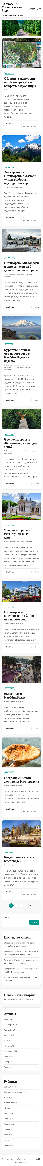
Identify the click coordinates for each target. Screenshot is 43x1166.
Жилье (7, 1108)
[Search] (40, 9)
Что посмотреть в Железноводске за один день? (21, 443)
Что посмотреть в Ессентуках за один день (18, 534)
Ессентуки (28, 365)
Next (31, 906)
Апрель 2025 (9, 1019)
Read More (10, 124)
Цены (6, 1140)
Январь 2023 (10, 1046)
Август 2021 (9, 1067)
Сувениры (8, 1129)
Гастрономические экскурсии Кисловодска (21, 780)
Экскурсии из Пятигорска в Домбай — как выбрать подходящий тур (20, 177)
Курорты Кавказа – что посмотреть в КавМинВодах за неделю (19, 355)
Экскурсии (18, 90)
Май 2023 (8, 1040)
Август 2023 (9, 1030)
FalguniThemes (21, 1162)
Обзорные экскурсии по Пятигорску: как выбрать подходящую (20, 82)
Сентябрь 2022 (10, 1051)
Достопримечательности (15, 274)
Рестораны (9, 1124)
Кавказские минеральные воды (12, 7)
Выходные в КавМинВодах (14, 696)
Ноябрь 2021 (9, 1062)
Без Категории (10, 1087)
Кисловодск (29, 274)
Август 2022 (9, 1056)
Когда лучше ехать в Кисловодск (19, 859)
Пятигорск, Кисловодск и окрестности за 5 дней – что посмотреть (21, 266)
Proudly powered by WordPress (14, 1159)
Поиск (6, 917)
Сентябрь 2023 (10, 1024)
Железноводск (9, 367)
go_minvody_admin (30, 126)
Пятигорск (10, 90)
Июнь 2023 (9, 1035)
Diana (37, 307)
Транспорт (8, 1134)
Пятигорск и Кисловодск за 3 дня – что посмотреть (20, 615)
